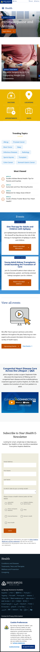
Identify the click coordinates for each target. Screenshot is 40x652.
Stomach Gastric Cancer (26, 162)
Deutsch (23, 604)
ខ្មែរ (21, 610)
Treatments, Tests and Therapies (12, 566)
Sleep (19, 147)
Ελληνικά (5, 607)
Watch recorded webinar (19, 283)
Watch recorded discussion (19, 247)
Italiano (29, 595)
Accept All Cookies (28, 647)
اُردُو (29, 607)
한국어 (25, 601)
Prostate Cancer (19, 142)
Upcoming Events (10, 346)
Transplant (22, 157)
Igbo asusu (30, 598)
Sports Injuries (9, 157)
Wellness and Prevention (10, 569)
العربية (16, 604)
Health (8, 8)
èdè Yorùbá (5, 601)
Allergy (6, 142)
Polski (30, 604)
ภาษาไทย (21, 607)
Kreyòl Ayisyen (6, 604)
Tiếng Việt (4, 598)
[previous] (3, 63)
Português (21, 595)
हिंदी (9, 610)
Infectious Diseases (10, 152)
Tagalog (4, 595)
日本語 (18, 601)
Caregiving (5, 572)
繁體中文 (19, 593)
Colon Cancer (8, 162)
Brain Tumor (8, 147)
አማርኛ (11, 593)
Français (27, 593)
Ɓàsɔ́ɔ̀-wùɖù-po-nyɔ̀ (17, 598)
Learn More (7, 31)
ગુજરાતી (13, 607)
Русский (12, 595)
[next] (37, 63)
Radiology (25, 152)
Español (4, 593)
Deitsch (15, 610)
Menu (15, 1)
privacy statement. (19, 643)
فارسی (3, 610)
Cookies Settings (14, 647)
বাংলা (13, 601)
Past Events (27, 346)
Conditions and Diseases (10, 563)
